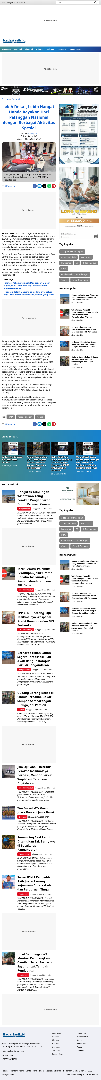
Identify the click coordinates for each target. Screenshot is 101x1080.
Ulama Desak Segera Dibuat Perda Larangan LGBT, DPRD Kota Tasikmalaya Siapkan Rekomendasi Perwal (87, 462)
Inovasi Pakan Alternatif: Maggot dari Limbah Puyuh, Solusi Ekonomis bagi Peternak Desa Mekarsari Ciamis (27, 286)
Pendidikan (23, 894)
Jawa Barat (6, 49)
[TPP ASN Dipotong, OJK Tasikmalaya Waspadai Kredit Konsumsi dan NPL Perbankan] (64, 331)
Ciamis (64, 280)
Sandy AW (32, 133)
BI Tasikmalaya (89, 263)
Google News (8, 1074)
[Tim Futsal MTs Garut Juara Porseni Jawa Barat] (8, 813)
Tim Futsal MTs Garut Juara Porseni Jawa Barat (35, 810)
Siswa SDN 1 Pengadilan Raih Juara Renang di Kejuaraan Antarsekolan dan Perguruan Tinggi (35, 883)
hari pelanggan (25, 417)
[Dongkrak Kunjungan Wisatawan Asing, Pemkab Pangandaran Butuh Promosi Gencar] (64, 299)
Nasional (18, 49)
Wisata (79, 1047)
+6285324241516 (9, 1059)
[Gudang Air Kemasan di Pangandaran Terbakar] (13, 448)
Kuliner (80, 1040)
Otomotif (80, 1050)
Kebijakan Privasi (53, 1070)
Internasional (82, 1036)
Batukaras (66, 263)
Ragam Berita (75, 49)
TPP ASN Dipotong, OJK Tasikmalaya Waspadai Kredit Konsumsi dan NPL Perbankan (84, 329)
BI (77, 263)
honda (40, 417)
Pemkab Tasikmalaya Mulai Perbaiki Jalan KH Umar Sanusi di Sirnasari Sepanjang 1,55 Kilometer (37, 462)
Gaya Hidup (81, 1033)
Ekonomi (29, 49)
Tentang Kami (17, 1070)
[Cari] (95, 2)
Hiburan (39, 49)
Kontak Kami (31, 1070)
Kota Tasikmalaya (26, 590)
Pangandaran (24, 509)
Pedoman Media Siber (73, 1070)
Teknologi (62, 49)
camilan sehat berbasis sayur (74, 274)
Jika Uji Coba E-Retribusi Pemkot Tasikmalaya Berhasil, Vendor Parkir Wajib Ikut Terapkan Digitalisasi (34, 775)
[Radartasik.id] (14, 41)
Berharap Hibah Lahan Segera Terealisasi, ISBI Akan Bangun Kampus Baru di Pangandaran (84, 344)
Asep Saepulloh (68, 257)
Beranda (6, 99)
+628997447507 (9, 1055)
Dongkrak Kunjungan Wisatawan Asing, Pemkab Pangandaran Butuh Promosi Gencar (85, 297)
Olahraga (50, 49)
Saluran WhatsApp (75, 1074)
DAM (10, 417)
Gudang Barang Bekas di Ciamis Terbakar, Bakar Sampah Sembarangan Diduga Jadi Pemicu (84, 360)
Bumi (63, 268)
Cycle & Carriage (80, 280)
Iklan (41, 1070)
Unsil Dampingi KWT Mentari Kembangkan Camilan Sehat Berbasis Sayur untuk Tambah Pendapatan (34, 962)
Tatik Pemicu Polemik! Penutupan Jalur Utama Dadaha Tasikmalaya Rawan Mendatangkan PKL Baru (84, 313)
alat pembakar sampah (72, 251)
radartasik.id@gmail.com (13, 1051)
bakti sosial (86, 257)
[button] (76, 49)
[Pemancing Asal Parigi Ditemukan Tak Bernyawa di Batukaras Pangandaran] (8, 842)
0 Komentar (10, 186)
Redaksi (5, 1070)
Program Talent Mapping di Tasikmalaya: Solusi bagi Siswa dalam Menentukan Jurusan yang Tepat (29, 293)
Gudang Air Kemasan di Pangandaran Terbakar (12, 460)
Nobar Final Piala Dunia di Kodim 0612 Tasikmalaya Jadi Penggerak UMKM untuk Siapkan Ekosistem (61, 464)
